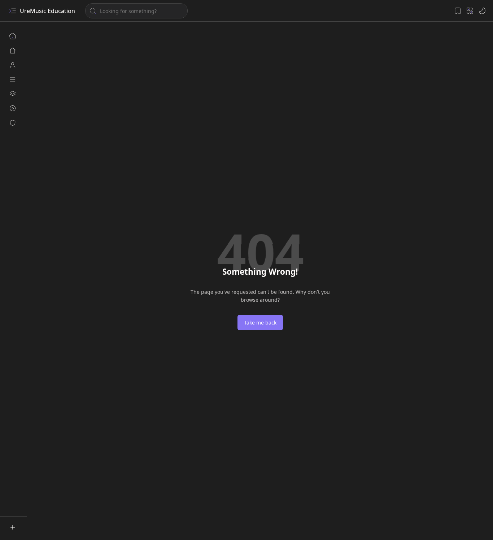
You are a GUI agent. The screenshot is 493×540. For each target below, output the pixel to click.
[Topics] (12, 79)
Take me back (260, 322)
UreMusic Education (47, 11)
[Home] (12, 36)
